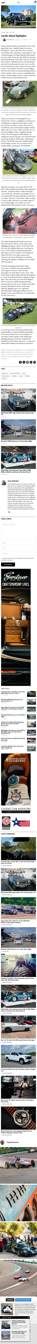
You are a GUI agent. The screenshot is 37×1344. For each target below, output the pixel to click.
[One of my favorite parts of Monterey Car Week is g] (18, 1203)
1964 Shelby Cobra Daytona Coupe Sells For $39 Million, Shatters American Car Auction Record (16, 471)
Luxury (21, 376)
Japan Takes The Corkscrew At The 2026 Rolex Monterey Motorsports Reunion (12, 708)
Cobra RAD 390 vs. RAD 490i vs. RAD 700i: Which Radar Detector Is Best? (13, 692)
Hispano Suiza (6, 376)
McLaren (27, 376)
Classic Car (5, 373)
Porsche (4, 379)
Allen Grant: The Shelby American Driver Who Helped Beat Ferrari (17, 1101)
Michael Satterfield (7, 865)
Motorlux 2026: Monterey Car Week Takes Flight (16, 441)
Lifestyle (12, 32)
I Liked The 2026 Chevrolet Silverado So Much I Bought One (12, 747)
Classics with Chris (15, 373)
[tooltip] (20, 362)
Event (23, 373)
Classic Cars (4, 32)
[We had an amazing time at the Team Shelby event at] (18, 1240)
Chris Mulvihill (10, 39)
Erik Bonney (5, 951)
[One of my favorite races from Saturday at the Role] (18, 1165)
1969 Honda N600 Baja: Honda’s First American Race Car (17, 414)
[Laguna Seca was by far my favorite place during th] (18, 1278)
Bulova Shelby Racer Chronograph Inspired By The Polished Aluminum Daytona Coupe (16, 1132)
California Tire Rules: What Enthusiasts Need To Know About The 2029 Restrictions (12, 723)
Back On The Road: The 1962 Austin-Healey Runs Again (13, 739)
